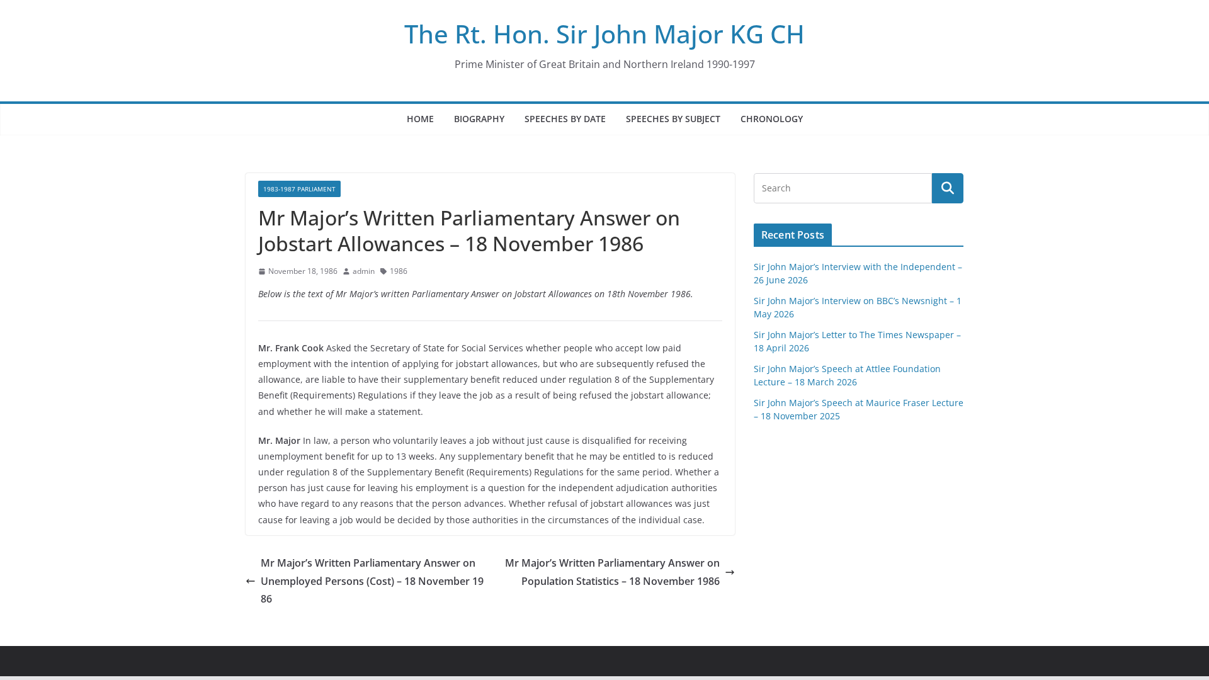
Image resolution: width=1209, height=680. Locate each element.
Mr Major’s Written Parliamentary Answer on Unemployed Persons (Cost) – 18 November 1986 (372, 581)
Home (420, 119)
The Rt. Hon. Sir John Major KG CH (604, 33)
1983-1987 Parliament (299, 188)
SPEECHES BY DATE (565, 119)
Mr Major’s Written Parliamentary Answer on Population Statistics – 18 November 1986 (612, 572)
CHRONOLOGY (772, 119)
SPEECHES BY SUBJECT (673, 119)
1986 (398, 271)
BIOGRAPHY (479, 119)
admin (364, 271)
